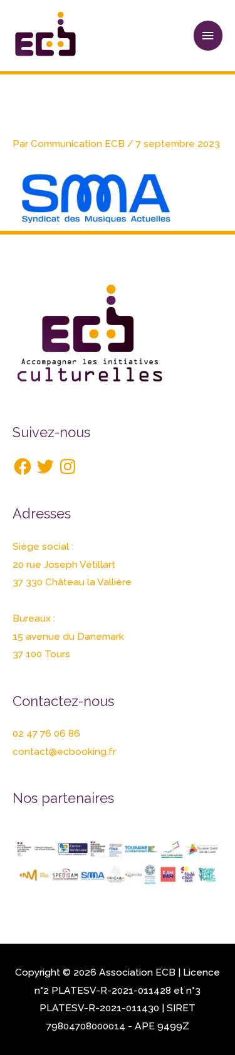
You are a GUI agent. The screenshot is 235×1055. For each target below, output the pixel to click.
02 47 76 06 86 (46, 733)
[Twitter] (45, 467)
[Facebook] (23, 467)
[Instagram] (68, 467)
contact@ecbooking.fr (64, 751)
